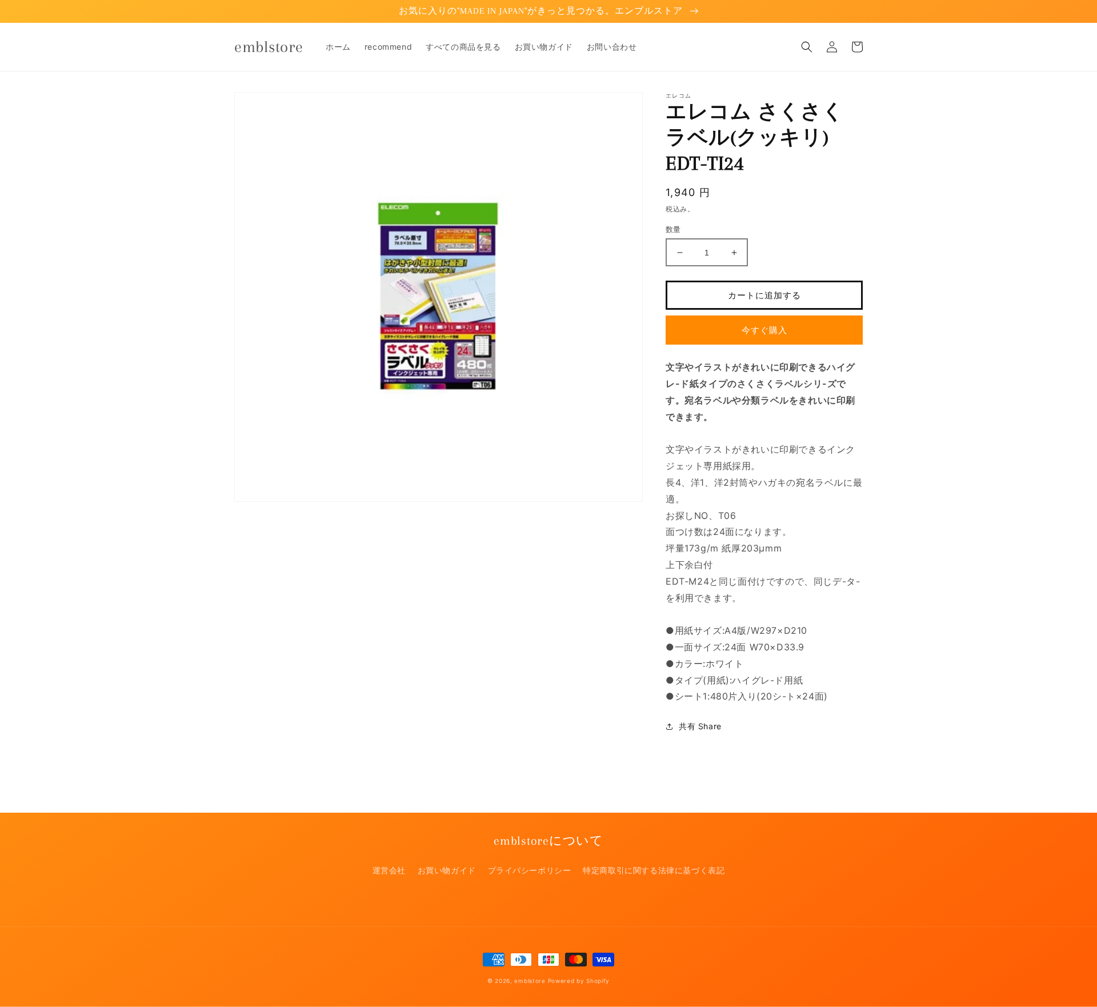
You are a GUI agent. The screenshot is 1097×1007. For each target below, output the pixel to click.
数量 (673, 229)
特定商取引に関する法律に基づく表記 (653, 870)
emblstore (529, 980)
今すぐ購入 (764, 330)
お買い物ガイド (447, 870)
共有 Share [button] (700, 726)
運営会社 (389, 870)
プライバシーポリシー (529, 870)
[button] (806, 46)
